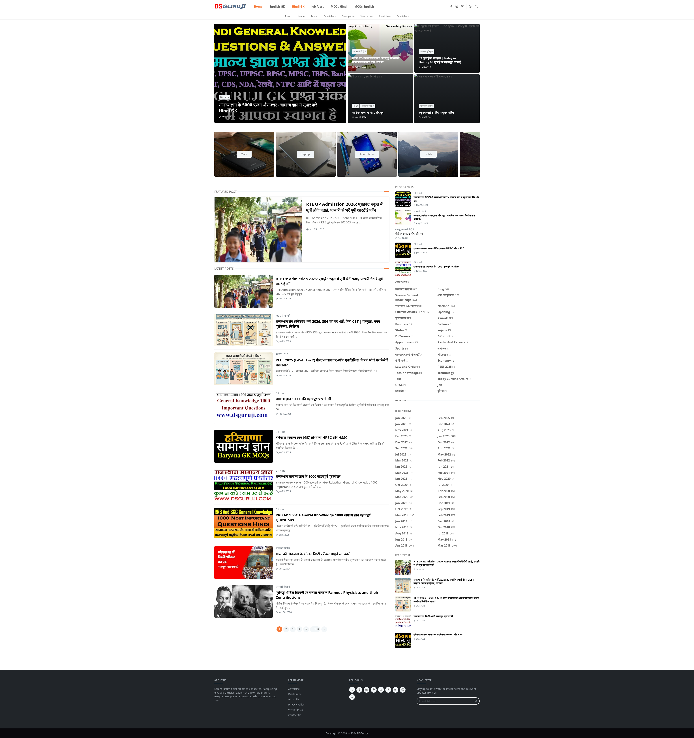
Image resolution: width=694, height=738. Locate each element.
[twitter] (395, 690)
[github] (352, 697)
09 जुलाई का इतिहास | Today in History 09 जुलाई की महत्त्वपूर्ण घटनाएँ (440, 60)
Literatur (301, 16)
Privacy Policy (296, 704)
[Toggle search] (476, 6)
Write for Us (295, 709)
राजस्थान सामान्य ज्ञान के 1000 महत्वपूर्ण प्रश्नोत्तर (308, 476)
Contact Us (294, 715)
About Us (293, 699)
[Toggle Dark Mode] (470, 6)
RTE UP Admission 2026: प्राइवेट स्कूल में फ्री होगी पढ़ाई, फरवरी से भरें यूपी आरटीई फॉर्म (344, 207)
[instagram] (457, 6)
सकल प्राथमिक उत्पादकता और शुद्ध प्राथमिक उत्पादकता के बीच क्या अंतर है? (375, 60)
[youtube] (463, 6)
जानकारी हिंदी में (360, 51)
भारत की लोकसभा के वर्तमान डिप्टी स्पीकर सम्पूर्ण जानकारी (313, 553)
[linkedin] (366, 690)
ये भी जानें (286, 315)
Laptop (314, 16)
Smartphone (330, 16)
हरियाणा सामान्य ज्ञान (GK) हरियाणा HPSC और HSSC (312, 437)
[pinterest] (374, 690)
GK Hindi (224, 97)
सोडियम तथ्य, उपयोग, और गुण (368, 113)
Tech (244, 154)
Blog (356, 105)
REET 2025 (282, 354)
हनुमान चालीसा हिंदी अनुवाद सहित (436, 113)
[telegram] (352, 690)
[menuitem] (258, 6)
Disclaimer (294, 694)
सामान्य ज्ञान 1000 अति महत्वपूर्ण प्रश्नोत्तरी (303, 398)
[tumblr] (359, 690)
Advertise (294, 688)
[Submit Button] (475, 701)
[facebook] (451, 6)
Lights (428, 154)
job (277, 315)
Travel (288, 16)
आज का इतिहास (426, 51)
